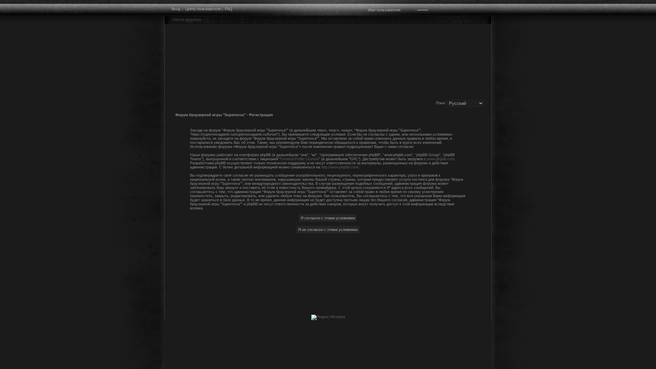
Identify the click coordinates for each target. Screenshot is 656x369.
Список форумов (186, 19)
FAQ (228, 9)
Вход (176, 9)
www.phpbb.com (440, 159)
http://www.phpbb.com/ (340, 167)
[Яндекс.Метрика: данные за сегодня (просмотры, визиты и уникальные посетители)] (328, 317)
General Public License (300, 159)
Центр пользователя (203, 9)
